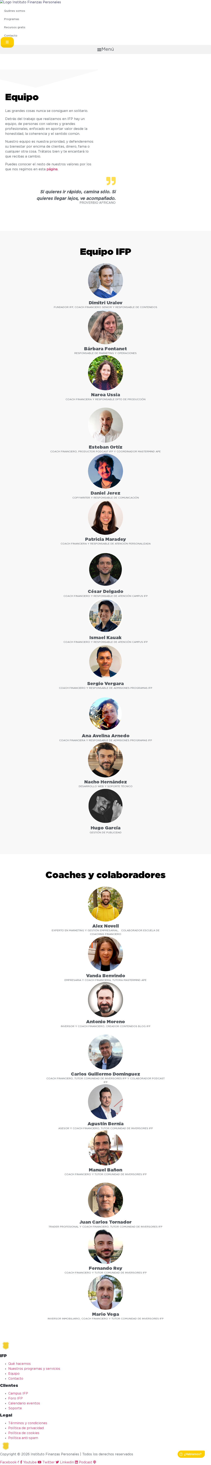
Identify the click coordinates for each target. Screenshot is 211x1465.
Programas (11, 19)
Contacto (10, 36)
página (52, 169)
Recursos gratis (14, 27)
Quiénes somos (14, 11)
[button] (7, 42)
